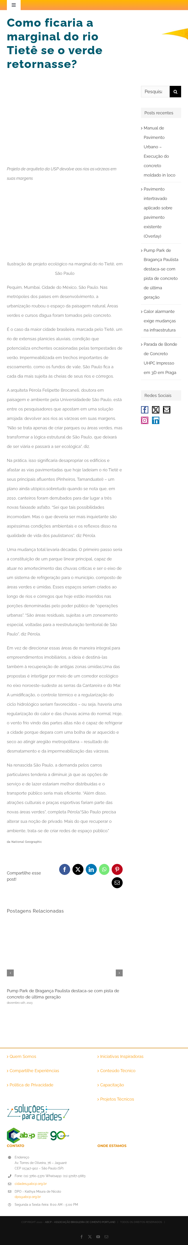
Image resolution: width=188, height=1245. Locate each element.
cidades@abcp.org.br (31, 1184)
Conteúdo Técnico (117, 1070)
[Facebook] (144, 409)
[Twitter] (155, 409)
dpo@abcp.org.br (28, 1197)
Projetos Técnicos (117, 1099)
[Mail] (166, 409)
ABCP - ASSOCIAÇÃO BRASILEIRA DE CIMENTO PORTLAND (80, 1222)
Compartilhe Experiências (34, 1070)
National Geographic (26, 841)
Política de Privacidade (31, 1084)
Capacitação (112, 1084)
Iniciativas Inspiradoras (122, 1056)
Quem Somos (23, 1056)
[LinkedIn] (155, 420)
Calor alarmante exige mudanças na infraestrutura (160, 321)
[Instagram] (144, 420)
